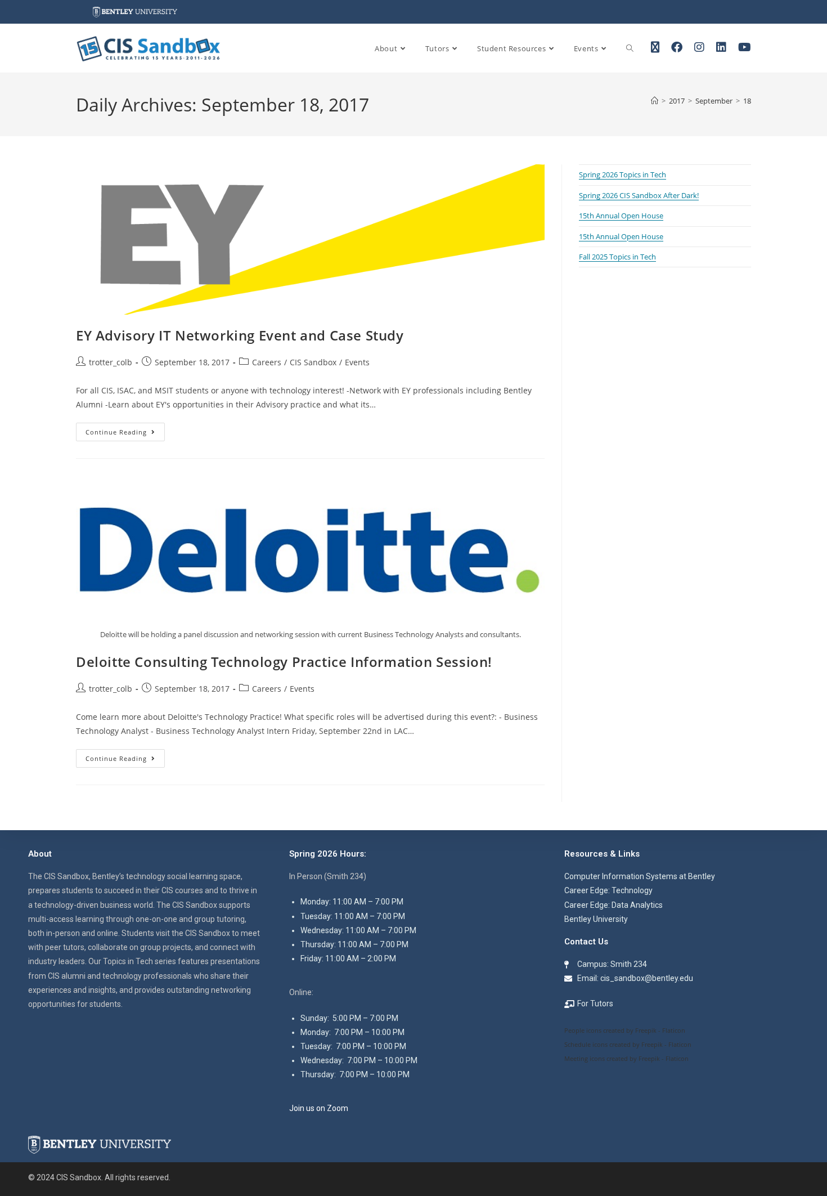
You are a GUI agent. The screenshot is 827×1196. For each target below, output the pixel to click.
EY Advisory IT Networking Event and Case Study (240, 335)
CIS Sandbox (313, 362)
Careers (266, 362)
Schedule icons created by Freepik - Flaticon (627, 1044)
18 (747, 101)
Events (357, 362)
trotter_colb (110, 362)
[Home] (654, 101)
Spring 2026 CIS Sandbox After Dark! (639, 195)
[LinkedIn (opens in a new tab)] (721, 47)
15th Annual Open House (621, 215)
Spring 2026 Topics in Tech (622, 174)
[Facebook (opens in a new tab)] (677, 47)
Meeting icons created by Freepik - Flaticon (626, 1058)
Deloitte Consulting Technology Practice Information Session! (284, 661)
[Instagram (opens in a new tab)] (699, 47)
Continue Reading (125, 429)
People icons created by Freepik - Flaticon (624, 1030)
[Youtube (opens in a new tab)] (745, 47)
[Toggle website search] (630, 48)
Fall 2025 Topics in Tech (617, 257)
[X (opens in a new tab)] (655, 47)
